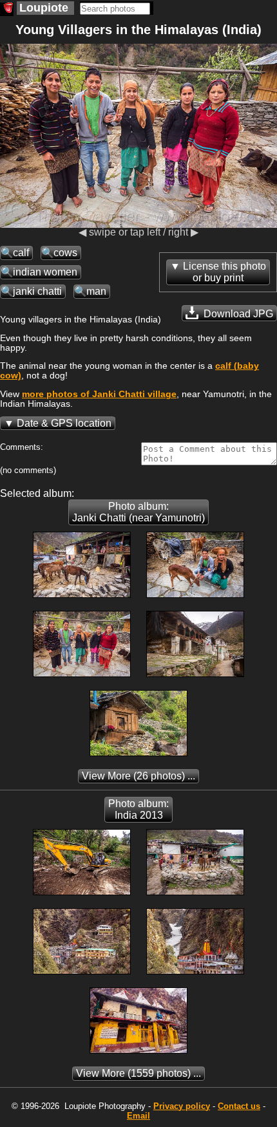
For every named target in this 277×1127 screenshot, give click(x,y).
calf (21, 252)
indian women (45, 271)
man (96, 291)
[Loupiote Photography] (7, 9)
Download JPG (237, 313)
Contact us (239, 1106)
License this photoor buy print (224, 272)
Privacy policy (181, 1106)
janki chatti (37, 291)
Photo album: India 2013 (138, 809)
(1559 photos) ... (138, 1073)
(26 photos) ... (138, 775)
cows (65, 252)
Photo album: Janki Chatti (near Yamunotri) (138, 512)
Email (138, 1116)
